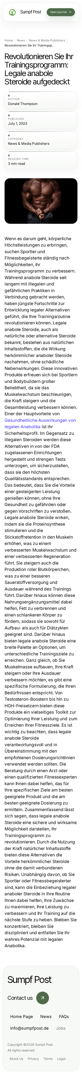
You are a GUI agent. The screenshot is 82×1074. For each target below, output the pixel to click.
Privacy (33, 1059)
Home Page (21, 1016)
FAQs (64, 1016)
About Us (16, 1059)
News (21, 40)
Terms (48, 1059)
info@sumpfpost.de (29, 1028)
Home (9, 40)
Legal (61, 1059)
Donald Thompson (23, 104)
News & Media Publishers (47, 40)
